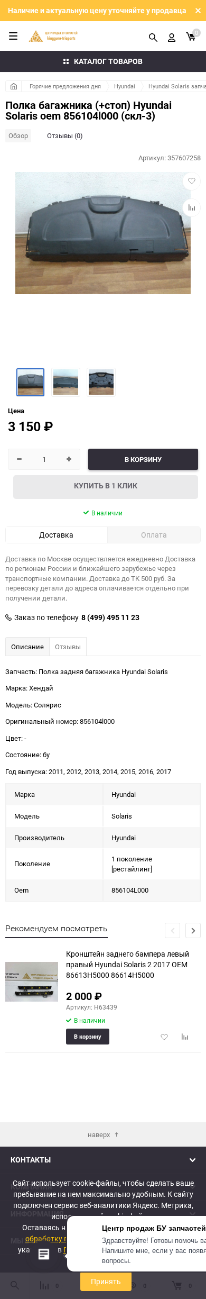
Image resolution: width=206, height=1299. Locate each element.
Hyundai (124, 86)
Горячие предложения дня (65, 86)
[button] (193, 930)
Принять (106, 1281)
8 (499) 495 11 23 (110, 617)
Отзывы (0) (65, 135)
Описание (27, 646)
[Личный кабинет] (171, 36)
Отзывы (68, 646)
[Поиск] (153, 36)
